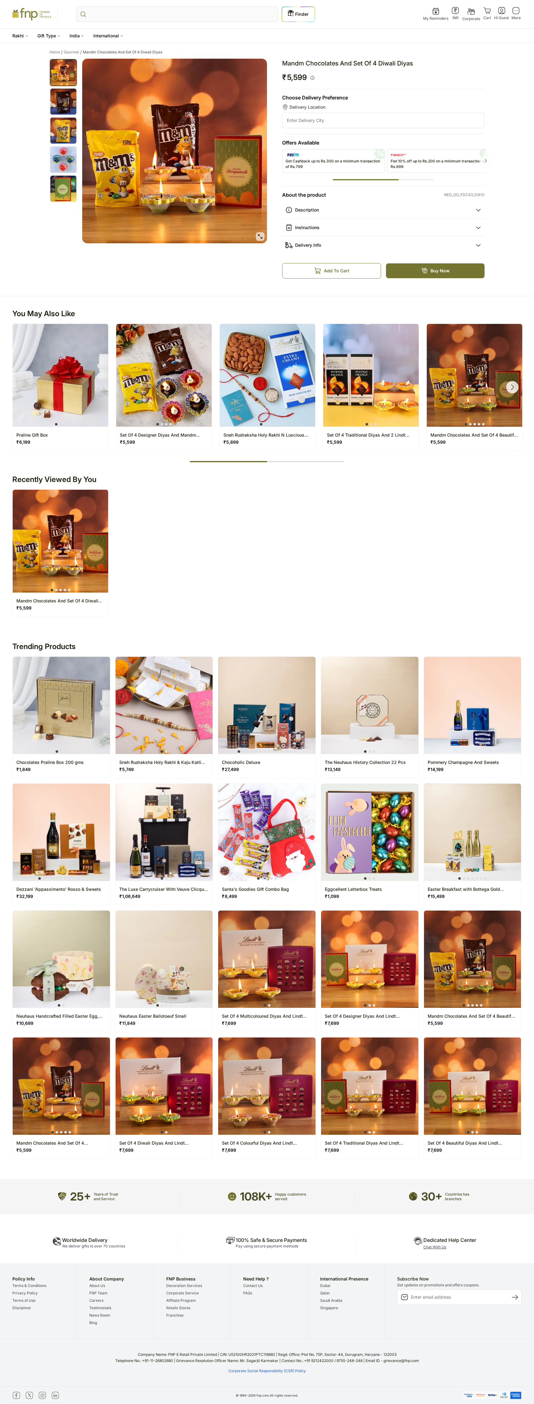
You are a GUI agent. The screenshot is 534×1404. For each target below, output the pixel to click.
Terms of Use (24, 1300)
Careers (96, 1300)
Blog (93, 1322)
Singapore (329, 1308)
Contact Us (253, 1285)
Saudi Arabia (331, 1300)
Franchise (175, 1315)
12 (286, 751)
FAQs (247, 1293)
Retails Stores (178, 1308)
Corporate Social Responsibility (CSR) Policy (267, 1370)
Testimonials (100, 1308)
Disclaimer (21, 1308)
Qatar (325, 1293)
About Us (97, 1285)
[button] (20, 35)
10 (278, 751)
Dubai (325, 1285)
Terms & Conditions (29, 1285)
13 (291, 751)
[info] (312, 78)
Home (56, 52)
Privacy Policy (25, 1293)
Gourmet (73, 52)
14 (295, 751)
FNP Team (98, 1293)
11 (282, 751)
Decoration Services (184, 1285)
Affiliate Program (181, 1300)
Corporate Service (182, 1293)
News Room (99, 1315)
